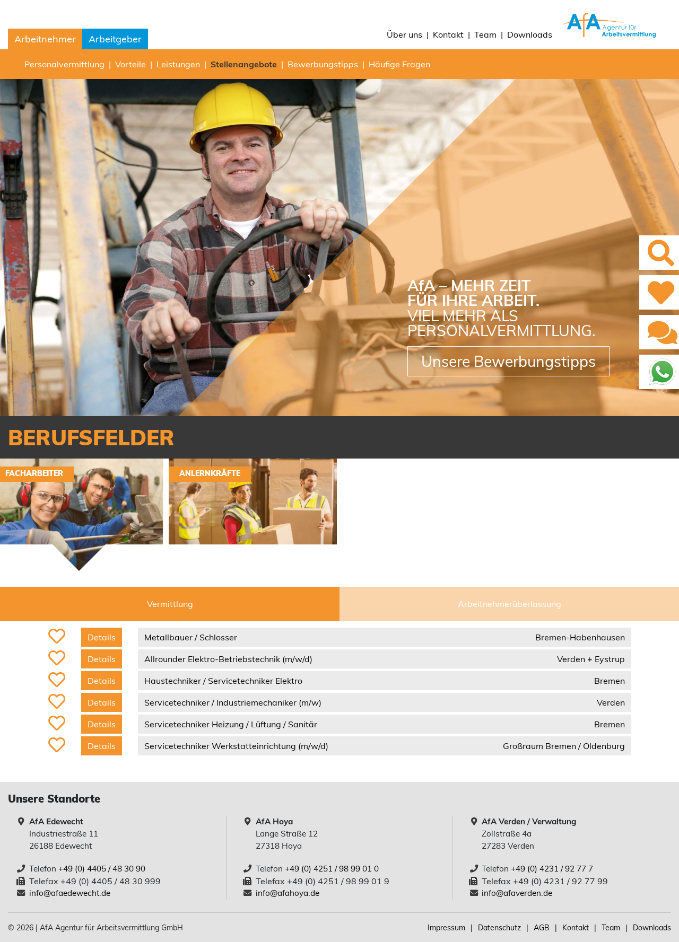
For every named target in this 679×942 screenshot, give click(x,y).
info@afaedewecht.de (69, 893)
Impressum (446, 927)
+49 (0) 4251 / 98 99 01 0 (332, 869)
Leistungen (178, 64)
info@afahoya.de (287, 893)
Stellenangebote (244, 64)
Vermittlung (170, 603)
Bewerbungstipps (323, 64)
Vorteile (130, 64)
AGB (542, 927)
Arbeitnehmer (45, 39)
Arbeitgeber (115, 39)
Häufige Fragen (399, 64)
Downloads (529, 34)
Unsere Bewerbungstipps (508, 361)
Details (102, 637)
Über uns (404, 34)
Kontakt (448, 34)
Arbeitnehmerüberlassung (509, 603)
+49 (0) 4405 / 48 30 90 (101, 869)
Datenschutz (499, 927)
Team (485, 34)
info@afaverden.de (517, 893)
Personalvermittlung (64, 64)
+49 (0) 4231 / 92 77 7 (552, 869)
